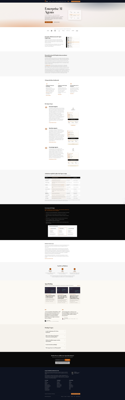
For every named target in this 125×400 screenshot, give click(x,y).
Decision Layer (48, 65)
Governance (53, 1)
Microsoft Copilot (69, 177)
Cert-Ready (58, 382)
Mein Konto (62, 396)
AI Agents (46, 381)
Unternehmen (71, 380)
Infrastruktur (72, 93)
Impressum (65, 396)
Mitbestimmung (58, 383)
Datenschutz (68, 396)
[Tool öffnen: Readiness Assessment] (124, 201)
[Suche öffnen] (70, 1)
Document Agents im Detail (52, 122)
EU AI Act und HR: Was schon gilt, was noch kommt (62, 297)
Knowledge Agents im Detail (52, 159)
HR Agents (46, 383)
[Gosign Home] (46, 1)
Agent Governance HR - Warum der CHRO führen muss (74, 297)
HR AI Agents (59, 94)
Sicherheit (72, 396)
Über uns (63, 1)
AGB (74, 396)
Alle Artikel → (78, 285)
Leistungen (50, 1)
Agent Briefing (60, 1)
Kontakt (65, 1)
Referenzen (57, 1)
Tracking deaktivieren (78, 396)
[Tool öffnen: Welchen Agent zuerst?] (124, 198)
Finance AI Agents (48, 95)
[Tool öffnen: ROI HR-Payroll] (124, 199)
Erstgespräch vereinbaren (76, 1)
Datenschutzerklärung (61, 363)
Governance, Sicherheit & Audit (49, 258)
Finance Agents (46, 382)
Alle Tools (124, 202)
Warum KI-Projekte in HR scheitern (50, 296)
